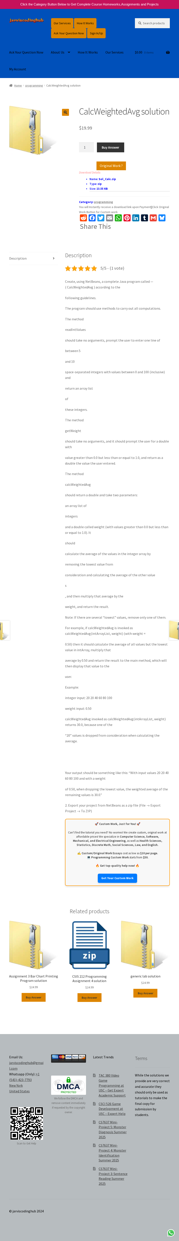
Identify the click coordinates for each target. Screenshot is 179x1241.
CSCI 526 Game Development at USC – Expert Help (112, 1109)
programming (34, 85)
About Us (57, 52)
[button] (65, 112)
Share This (95, 226)
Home (18, 85)
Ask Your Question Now (69, 33)
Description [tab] (18, 258)
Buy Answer (110, 147)
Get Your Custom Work (117, 878)
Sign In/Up (96, 33)
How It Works (85, 23)
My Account (17, 69)
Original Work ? (111, 165)
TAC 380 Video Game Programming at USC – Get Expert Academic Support (112, 1085)
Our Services (62, 23)
